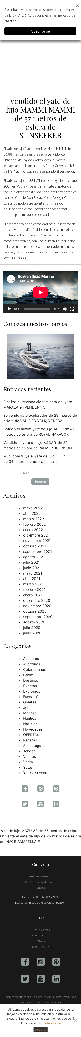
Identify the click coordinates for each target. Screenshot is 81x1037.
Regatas (30, 740)
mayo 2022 (33, 508)
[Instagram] (41, 962)
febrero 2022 (34, 524)
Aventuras (31, 664)
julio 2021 (31, 562)
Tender (29, 751)
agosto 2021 (34, 557)
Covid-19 (31, 675)
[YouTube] (41, 979)
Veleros (29, 756)
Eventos (30, 685)
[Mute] (64, 309)
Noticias (30, 724)
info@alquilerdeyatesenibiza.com (47, 902)
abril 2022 (32, 513)
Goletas (29, 702)
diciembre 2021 (36, 535)
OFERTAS (31, 734)
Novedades (33, 729)
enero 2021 (32, 595)
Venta (28, 762)
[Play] (9, 309)
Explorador (32, 691)
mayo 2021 (32, 573)
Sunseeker (32, 149)
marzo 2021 (33, 584)
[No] (75, 1020)
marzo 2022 (33, 519)
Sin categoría (34, 745)
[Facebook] (25, 962)
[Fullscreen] (72, 309)
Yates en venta (35, 772)
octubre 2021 (34, 546)
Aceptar (40, 1029)
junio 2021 (32, 567)
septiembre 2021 (37, 551)
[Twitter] (25, 979)
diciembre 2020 (36, 600)
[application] (40, 292)
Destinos (30, 680)
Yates (28, 767)
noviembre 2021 (37, 540)
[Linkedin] (56, 979)
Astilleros (31, 658)
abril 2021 (31, 578)
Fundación (31, 696)
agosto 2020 (34, 622)
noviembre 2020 (37, 606)
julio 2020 (31, 627)
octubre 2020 (35, 611)
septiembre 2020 (37, 616)
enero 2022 (33, 529)
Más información (49, 1023)
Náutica (29, 718)
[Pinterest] (56, 962)
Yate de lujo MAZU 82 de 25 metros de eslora (39, 830)
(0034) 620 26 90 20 (47, 897)
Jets (26, 707)
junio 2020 (32, 633)
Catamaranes (34, 669)
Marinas (29, 713)
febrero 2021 (34, 589)
